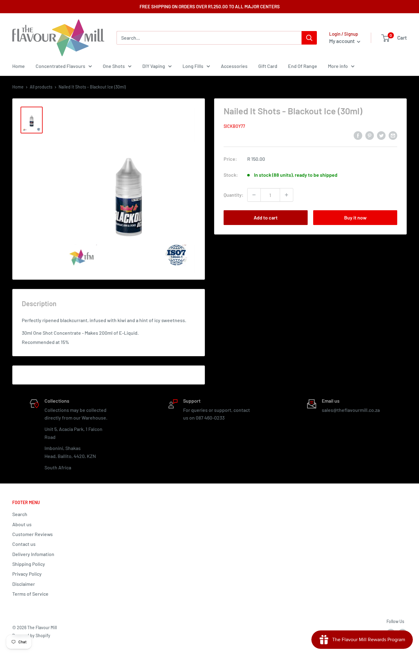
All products (41, 86)
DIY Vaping (153, 66)
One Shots (114, 66)
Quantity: (234, 195)
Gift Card (267, 66)
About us (22, 524)
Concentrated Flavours (60, 66)
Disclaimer (23, 584)
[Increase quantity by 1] (286, 194)
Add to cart (266, 217)
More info (338, 66)
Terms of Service (30, 594)
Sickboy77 (234, 126)
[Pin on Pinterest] (369, 135)
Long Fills (193, 66)
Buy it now (355, 217)
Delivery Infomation (33, 554)
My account (342, 41)
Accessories (234, 66)
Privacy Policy (27, 574)
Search (19, 514)
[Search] (309, 38)
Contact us (24, 544)
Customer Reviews (32, 534)
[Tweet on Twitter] (381, 135)
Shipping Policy (28, 564)
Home (18, 66)
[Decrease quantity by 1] (254, 194)
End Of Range (302, 66)
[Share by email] (393, 135)
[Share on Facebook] (358, 135)
